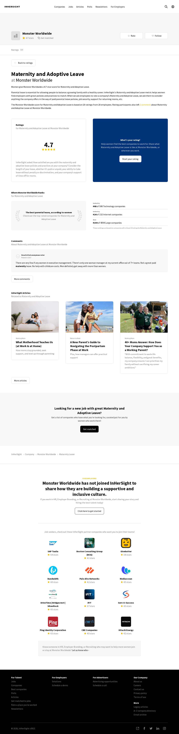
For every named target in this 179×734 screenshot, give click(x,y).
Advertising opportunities (105, 681)
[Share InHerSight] (137, 728)
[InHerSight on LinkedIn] (157, 728)
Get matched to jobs (21, 701)
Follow (158, 35)
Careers (137, 685)
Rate (133, 35)
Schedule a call (100, 685)
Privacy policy (140, 693)
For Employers (118, 6)
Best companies (19, 689)
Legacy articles (141, 706)
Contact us (139, 689)
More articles (20, 380)
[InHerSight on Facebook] (144, 728)
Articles (80, 6)
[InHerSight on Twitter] (151, 728)
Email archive (140, 714)
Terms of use (140, 697)
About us (138, 681)
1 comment (145, 104)
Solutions (56, 681)
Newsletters (101, 6)
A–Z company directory (145, 710)
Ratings (17, 49)
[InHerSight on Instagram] (164, 728)
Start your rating (130, 159)
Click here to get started (89, 511)
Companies (59, 6)
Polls (89, 6)
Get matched (47, 38)
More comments (22, 279)
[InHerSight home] (12, 6)
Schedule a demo (60, 685)
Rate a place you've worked (24, 704)
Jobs (70, 6)
